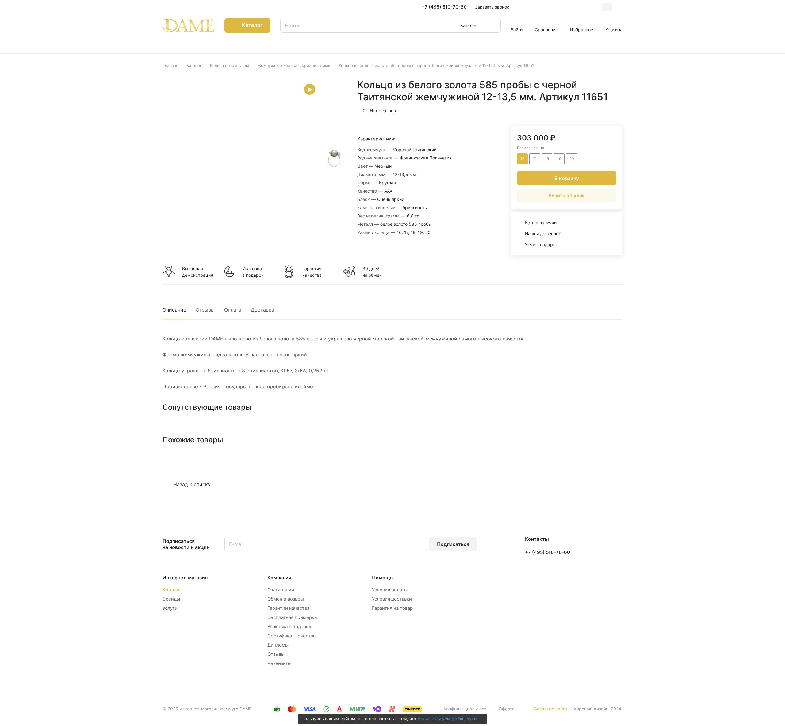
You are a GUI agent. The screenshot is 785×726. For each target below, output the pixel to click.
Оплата (232, 310)
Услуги (170, 608)
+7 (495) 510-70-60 (444, 7)
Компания (279, 577)
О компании (280, 590)
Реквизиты (279, 663)
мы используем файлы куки (447, 718)
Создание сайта (550, 708)
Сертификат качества (291, 636)
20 (571, 158)
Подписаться (453, 544)
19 (559, 158)
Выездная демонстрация (197, 272)
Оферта (507, 708)
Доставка (262, 310)
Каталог (171, 590)
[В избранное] (588, 109)
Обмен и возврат (286, 599)
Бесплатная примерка (292, 617)
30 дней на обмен (372, 272)
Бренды (171, 599)
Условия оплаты (390, 590)
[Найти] (493, 25)
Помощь (382, 577)
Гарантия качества (312, 272)
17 (535, 158)
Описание (174, 310)
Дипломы (278, 645)
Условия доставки (392, 599)
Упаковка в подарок (253, 272)
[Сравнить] (603, 109)
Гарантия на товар (392, 608)
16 (522, 158)
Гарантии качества (288, 608)
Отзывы (205, 310)
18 (547, 158)
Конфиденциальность (466, 708)
